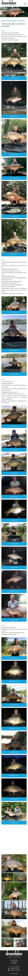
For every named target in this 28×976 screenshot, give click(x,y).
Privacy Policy (14, 961)
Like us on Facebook (15, 966)
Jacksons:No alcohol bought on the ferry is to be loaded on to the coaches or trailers (14, 841)
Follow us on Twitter (15, 968)
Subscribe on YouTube (15, 970)
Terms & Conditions (14, 960)
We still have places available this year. (14, 832)
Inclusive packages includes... (14, 850)
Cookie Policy (14, 963)
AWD (16, 973)
